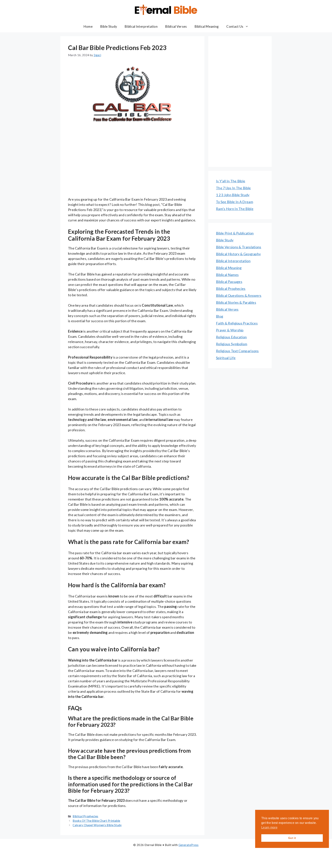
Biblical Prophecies (85, 816)
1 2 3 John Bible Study (233, 195)
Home (88, 26)
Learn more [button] (269, 827)
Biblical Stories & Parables (236, 302)
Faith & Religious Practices (237, 323)
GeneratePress (188, 845)
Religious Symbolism (231, 344)
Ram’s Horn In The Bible (234, 209)
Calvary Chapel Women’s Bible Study (97, 825)
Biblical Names (227, 275)
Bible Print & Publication (235, 233)
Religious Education (231, 337)
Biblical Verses (176, 26)
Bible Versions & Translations (238, 247)
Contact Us (234, 26)
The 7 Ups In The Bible (233, 188)
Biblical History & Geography (238, 254)
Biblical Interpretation (141, 26)
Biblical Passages (229, 281)
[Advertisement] (132, 168)
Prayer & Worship (230, 330)
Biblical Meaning (207, 26)
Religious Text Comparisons (237, 351)
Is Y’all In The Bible (230, 181)
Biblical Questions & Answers (238, 295)
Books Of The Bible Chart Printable (96, 820)
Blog (219, 316)
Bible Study (108, 26)
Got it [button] (292, 837)
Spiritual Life (226, 358)
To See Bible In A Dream (234, 202)
